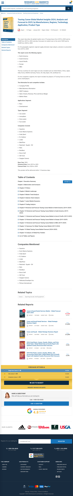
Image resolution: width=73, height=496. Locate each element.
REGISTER (61, 441)
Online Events (61, 469)
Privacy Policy (33, 491)
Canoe (21, 297)
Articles (59, 471)
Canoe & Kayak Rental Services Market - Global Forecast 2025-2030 (44, 311)
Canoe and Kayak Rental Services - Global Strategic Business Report (42, 322)
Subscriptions (24, 471)
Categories (23, 464)
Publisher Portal (61, 467)
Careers (4, 467)
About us (4, 464)
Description (5, 39)
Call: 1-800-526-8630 (36, 400)
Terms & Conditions (43, 491)
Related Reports (6, 50)
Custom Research (25, 469)
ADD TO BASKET (36, 383)
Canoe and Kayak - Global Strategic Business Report (42, 332)
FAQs (40, 467)
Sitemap (27, 491)
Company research (25, 467)
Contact (41, 464)
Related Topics (6, 47)
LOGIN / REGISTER (43, 469)
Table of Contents (7, 42)
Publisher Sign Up (62, 464)
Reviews (4, 469)
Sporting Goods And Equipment (34, 297)
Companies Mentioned (8, 45)
